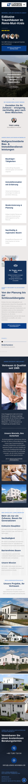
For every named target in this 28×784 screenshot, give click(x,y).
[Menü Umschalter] (24, 4)
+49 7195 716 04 (14, 753)
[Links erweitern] (24, 780)
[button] (3, 351)
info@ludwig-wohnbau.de (14, 765)
